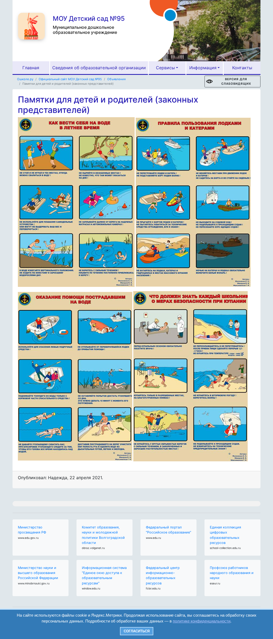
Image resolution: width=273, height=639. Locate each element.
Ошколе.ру (25, 79)
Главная (30, 67)
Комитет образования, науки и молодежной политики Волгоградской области (103, 535)
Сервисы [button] (165, 67)
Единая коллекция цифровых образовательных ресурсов (225, 535)
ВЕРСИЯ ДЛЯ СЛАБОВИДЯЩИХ (236, 81)
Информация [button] (202, 67)
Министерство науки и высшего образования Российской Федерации (38, 573)
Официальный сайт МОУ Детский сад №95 (70, 79)
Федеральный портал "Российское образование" (168, 529)
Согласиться (137, 631)
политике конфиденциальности (201, 621)
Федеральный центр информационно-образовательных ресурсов (163, 575)
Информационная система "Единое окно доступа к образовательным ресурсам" (104, 575)
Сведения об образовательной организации (99, 67)
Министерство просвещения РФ (32, 529)
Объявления (116, 79)
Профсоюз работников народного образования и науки (232, 573)
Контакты (242, 67)
